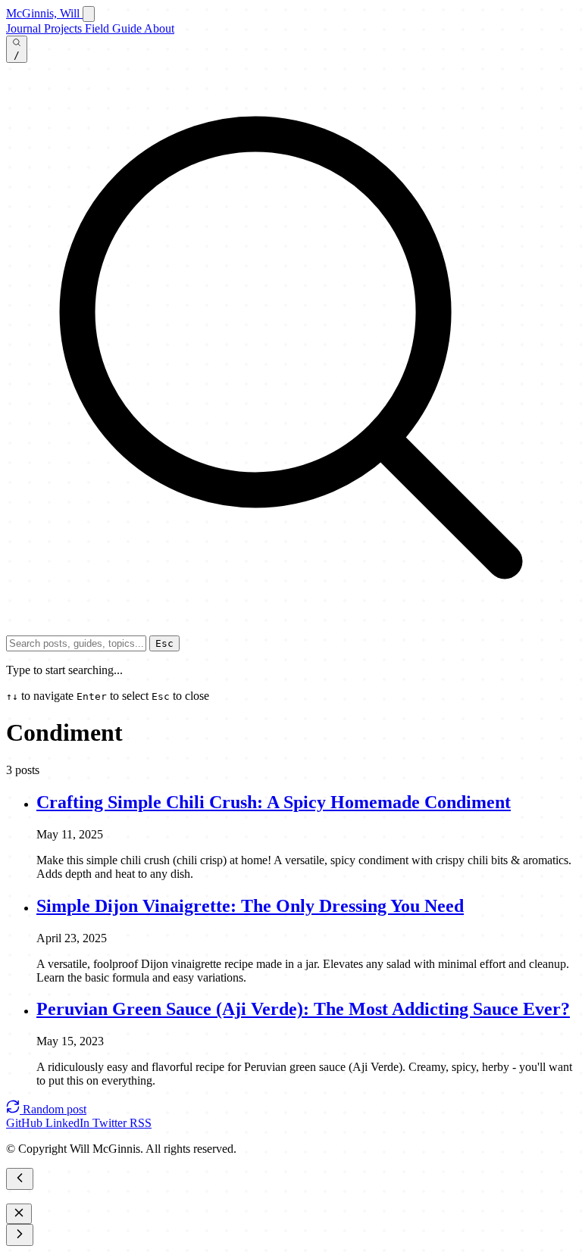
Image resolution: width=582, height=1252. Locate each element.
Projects (64, 28)
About (159, 28)
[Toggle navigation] (89, 14)
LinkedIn (68, 1122)
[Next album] (19, 1235)
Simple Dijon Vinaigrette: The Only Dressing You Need (250, 906)
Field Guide (114, 28)
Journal (25, 28)
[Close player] (19, 1214)
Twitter (111, 1122)
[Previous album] (19, 1179)
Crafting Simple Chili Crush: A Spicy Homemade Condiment (273, 802)
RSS (141, 1122)
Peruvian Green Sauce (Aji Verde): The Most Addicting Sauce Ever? (303, 1009)
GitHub (25, 1122)
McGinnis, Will (44, 13)
